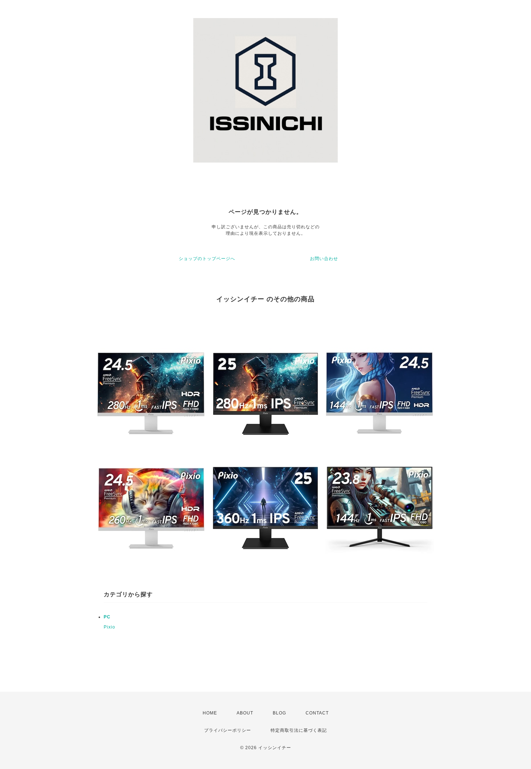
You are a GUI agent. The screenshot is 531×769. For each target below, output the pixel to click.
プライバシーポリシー (227, 730)
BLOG (279, 713)
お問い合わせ (324, 258)
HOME (210, 713)
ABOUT (245, 713)
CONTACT (317, 713)
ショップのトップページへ (207, 258)
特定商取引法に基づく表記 (299, 730)
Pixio (109, 627)
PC (107, 616)
